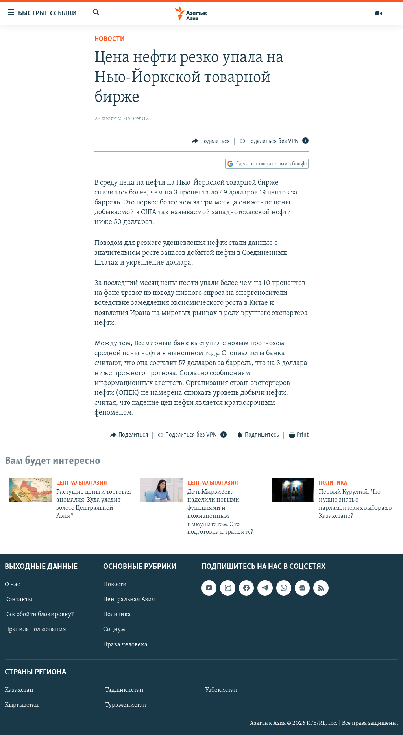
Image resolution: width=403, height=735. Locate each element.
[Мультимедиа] (378, 13)
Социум (114, 630)
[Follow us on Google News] (302, 588)
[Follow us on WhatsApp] (283, 588)
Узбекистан (221, 690)
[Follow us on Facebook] (246, 588)
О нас (12, 585)
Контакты (18, 600)
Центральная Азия (81, 483)
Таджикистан (124, 690)
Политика (333, 483)
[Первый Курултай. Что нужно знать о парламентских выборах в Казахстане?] (293, 490)
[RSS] (320, 588)
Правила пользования (35, 630)
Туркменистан (126, 705)
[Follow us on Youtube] (209, 588)
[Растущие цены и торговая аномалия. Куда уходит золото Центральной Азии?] (30, 490)
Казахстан (19, 690)
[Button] (211, 141)
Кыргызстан (22, 705)
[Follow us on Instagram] (227, 588)
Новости (109, 39)
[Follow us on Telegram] (264, 588)
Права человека (125, 645)
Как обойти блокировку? (39, 615)
